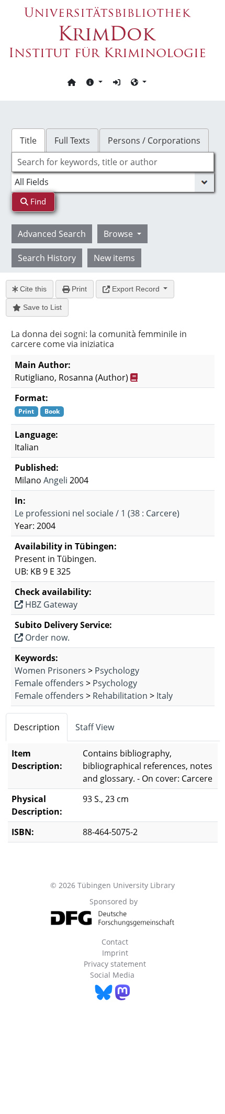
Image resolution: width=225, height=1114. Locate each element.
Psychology (117, 670)
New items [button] (114, 258)
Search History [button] (47, 258)
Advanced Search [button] (52, 234)
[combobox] (113, 162)
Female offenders (49, 683)
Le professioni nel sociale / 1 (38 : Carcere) (97, 513)
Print (78, 289)
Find (37, 201)
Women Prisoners (50, 670)
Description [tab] (37, 727)
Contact (115, 942)
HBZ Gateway (50, 604)
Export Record (136, 289)
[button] (94, 81)
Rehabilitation (120, 695)
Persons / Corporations (154, 140)
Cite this (32, 289)
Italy (164, 695)
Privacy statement (115, 964)
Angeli (55, 480)
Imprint (115, 953)
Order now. (46, 637)
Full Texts (72, 140)
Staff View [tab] (94, 727)
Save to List (41, 307)
